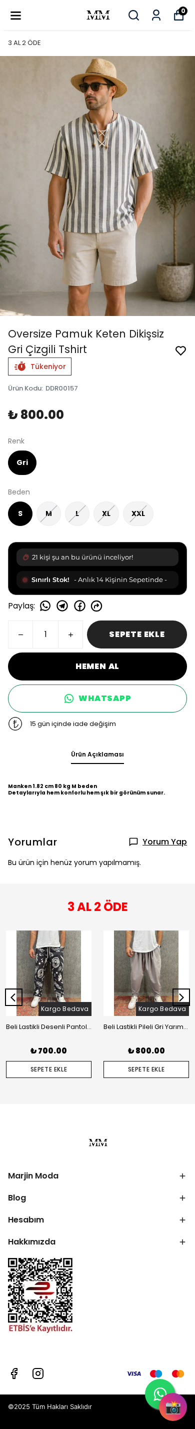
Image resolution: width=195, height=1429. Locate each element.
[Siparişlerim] (156, 15)
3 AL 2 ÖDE (24, 43)
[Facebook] (14, 1374)
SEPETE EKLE (137, 634)
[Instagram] (38, 1374)
